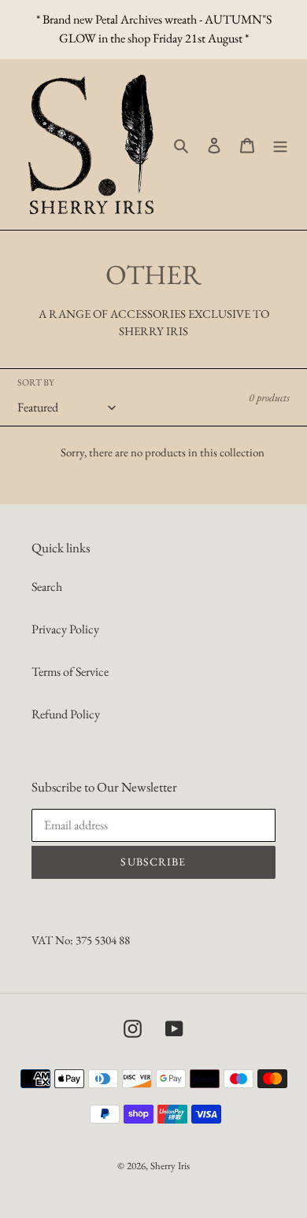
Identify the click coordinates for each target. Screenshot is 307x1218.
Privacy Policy (65, 629)
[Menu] (280, 144)
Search (46, 586)
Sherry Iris (170, 1165)
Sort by (35, 382)
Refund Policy (65, 714)
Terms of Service (70, 671)
